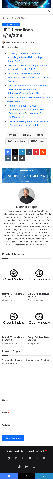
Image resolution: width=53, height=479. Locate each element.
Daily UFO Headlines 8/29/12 (38, 295)
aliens (27, 134)
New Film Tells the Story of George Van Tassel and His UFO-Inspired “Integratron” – (27, 89)
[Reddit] (43, 152)
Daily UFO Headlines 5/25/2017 (38, 338)
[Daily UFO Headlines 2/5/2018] (13, 319)
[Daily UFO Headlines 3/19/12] (13, 276)
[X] (15, 152)
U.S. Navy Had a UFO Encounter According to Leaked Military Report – (27, 57)
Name (5, 400)
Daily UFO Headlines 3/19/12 (13, 295)
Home (7, 18)
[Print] (22, 158)
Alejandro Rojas (12, 42)
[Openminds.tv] (26, 4)
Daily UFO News (19, 18)
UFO (40, 134)
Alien (14, 134)
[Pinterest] (36, 152)
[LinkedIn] (22, 152)
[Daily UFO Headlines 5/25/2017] (39, 319)
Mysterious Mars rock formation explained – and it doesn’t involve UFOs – (28, 77)
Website (6, 425)
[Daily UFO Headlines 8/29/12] (39, 276)
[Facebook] (8, 152)
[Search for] (49, 10)
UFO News (38, 141)
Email (5, 412)
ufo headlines (17, 141)
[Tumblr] (29, 152)
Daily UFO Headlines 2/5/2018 (13, 338)
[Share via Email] (15, 158)
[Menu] (3, 10)
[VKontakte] (8, 158)
